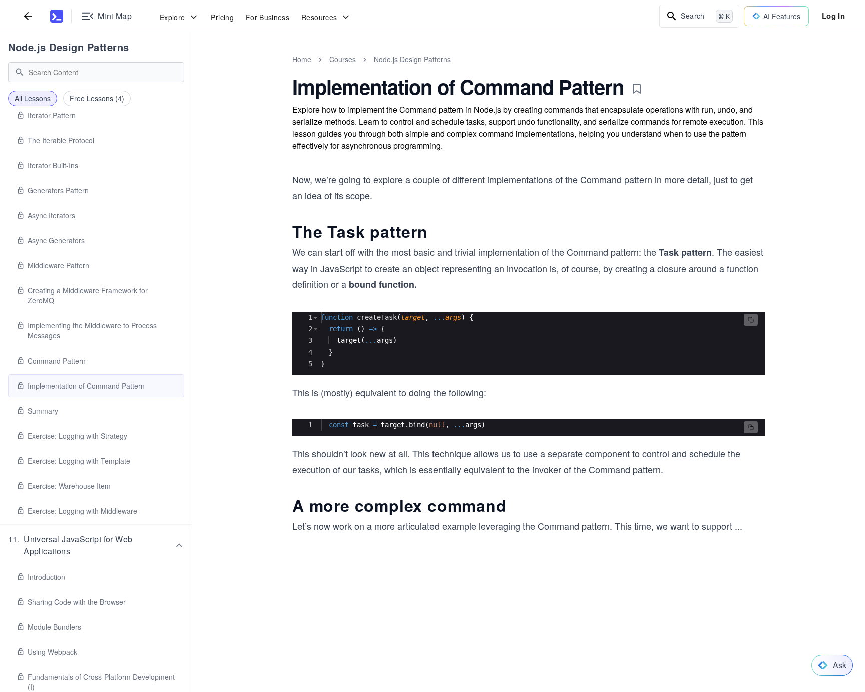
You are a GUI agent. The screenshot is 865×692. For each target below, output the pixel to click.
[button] (96, 545)
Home (301, 59)
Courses (342, 59)
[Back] (28, 16)
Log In (833, 15)
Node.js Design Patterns (68, 47)
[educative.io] (56, 16)
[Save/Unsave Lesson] (637, 89)
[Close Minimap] (192, 70)
